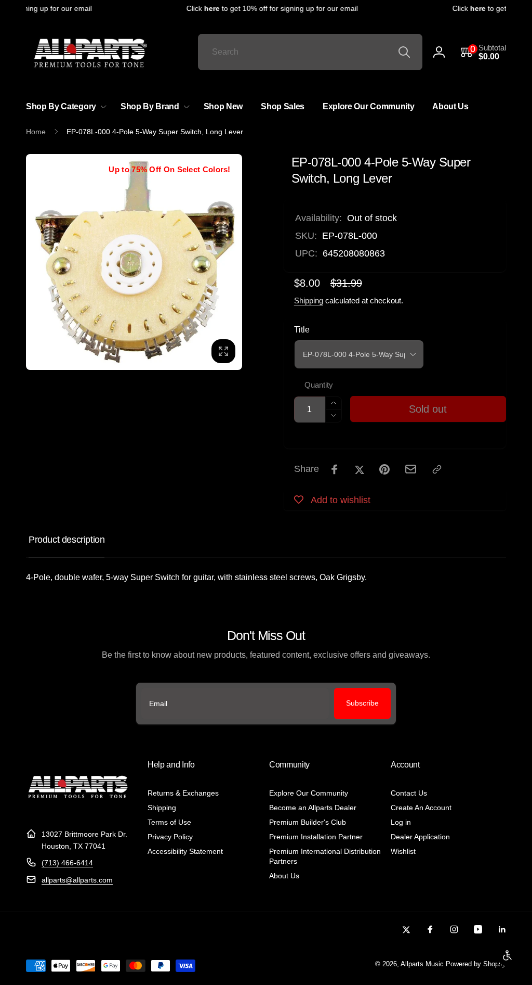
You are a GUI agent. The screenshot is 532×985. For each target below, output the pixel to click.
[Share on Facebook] (334, 469)
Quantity (318, 385)
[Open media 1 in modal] (134, 262)
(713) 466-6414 (67, 863)
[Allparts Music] (78, 808)
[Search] (404, 52)
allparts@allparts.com (77, 880)
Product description (66, 539)
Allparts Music (422, 964)
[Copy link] (437, 469)
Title (302, 329)
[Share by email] (410, 469)
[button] (483, 52)
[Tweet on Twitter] (359, 469)
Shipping (308, 300)
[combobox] (310, 52)
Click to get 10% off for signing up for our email (267, 8)
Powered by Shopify (476, 964)
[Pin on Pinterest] (384, 469)
